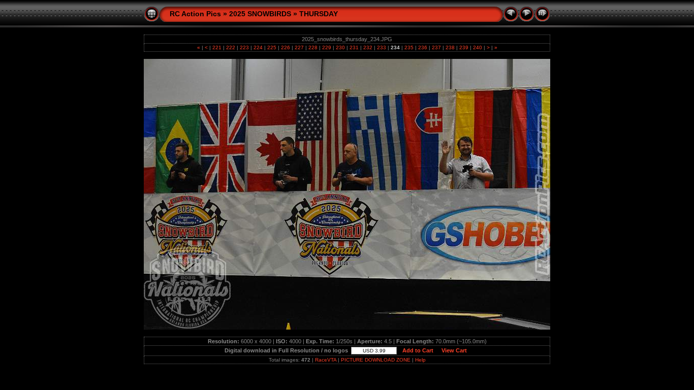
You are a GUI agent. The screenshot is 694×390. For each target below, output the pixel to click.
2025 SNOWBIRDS (260, 14)
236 (423, 47)
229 (327, 47)
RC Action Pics (195, 14)
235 (409, 47)
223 (244, 47)
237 (436, 47)
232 (368, 47)
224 (258, 47)
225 (272, 47)
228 (313, 47)
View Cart (454, 350)
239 (464, 47)
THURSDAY (318, 14)
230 (340, 47)
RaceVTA (325, 360)
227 (299, 47)
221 (217, 47)
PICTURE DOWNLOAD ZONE (376, 360)
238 (450, 47)
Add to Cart (418, 350)
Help (420, 360)
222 (231, 47)
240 (477, 47)
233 (381, 47)
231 (354, 47)
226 (285, 47)
